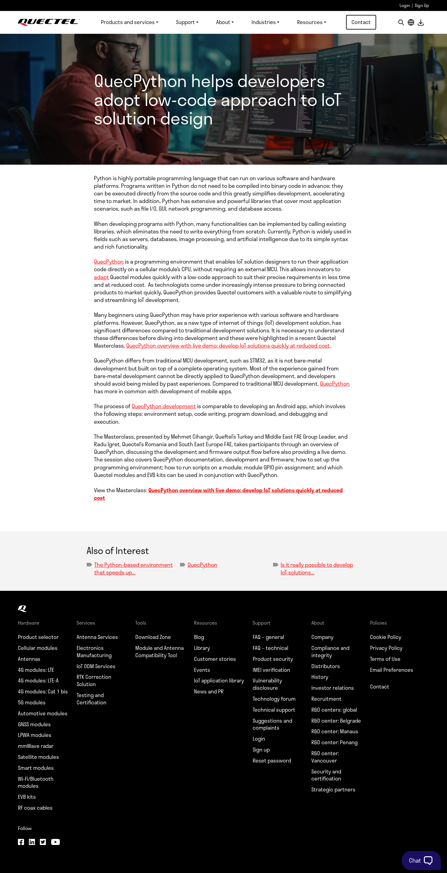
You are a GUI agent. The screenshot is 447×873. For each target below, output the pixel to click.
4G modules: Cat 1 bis (43, 691)
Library (202, 648)
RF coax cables (35, 808)
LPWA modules (34, 735)
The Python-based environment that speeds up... (133, 568)
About (223, 22)
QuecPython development (164, 406)
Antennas (29, 659)
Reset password (272, 760)
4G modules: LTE (36, 670)
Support (185, 22)
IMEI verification (271, 670)
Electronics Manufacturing (94, 651)
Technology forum (274, 699)
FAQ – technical (270, 648)
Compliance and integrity (330, 651)
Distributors (325, 666)
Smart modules (36, 768)
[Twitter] (43, 842)
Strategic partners (333, 789)
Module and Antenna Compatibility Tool (159, 651)
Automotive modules (43, 713)
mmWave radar (36, 746)
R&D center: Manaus (334, 731)
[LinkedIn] (32, 842)
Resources (310, 22)
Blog (199, 637)
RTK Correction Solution (94, 680)
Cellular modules (37, 648)
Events (202, 670)
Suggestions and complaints (272, 724)
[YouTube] (55, 842)
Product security (273, 659)
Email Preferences (391, 670)
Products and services (128, 22)
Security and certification (326, 775)
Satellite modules (38, 757)
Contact (361, 22)
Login (405, 5)
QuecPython (109, 261)
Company (322, 637)
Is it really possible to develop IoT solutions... (317, 568)
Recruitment (326, 699)
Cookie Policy (385, 637)
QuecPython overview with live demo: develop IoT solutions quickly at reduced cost (228, 345)
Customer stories (215, 659)
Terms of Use (385, 659)
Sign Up (422, 5)
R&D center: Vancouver (325, 757)
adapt (101, 277)
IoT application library (219, 680)
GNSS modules (34, 724)
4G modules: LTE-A (38, 680)
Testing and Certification (91, 699)
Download (420, 22)
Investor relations (332, 688)
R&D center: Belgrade (336, 720)
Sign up (261, 749)
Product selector (38, 637)
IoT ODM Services (96, 666)
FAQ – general (268, 637)
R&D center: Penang (334, 742)
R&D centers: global (334, 709)
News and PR (209, 691)
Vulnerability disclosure (267, 684)
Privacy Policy (386, 648)
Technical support (274, 709)
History (319, 677)
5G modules (32, 702)
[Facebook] (21, 842)
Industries (263, 22)
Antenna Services (97, 637)
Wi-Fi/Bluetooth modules (36, 782)
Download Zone (153, 637)
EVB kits (27, 797)
